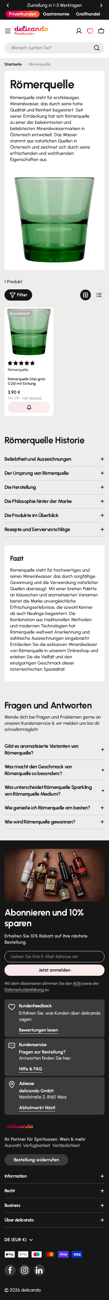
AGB (77, 983)
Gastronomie (56, 14)
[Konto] (78, 31)
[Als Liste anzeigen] (99, 295)
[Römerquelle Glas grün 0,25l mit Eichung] (28, 332)
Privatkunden (22, 14)
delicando (31, 1290)
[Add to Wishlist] (48, 313)
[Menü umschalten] (7, 31)
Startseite (13, 64)
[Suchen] (96, 47)
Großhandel (88, 14)
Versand (35, 398)
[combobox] (54, 47)
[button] (7, 5)
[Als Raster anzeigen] (85, 295)
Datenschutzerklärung (24, 989)
